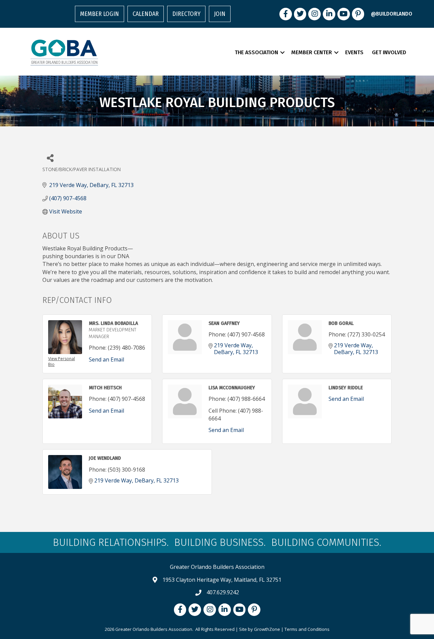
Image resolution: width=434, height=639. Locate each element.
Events (354, 52)
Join (219, 14)
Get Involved (389, 52)
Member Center (311, 52)
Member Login (99, 14)
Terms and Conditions (307, 629)
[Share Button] (50, 157)
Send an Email (106, 359)
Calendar (146, 14)
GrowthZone (267, 629)
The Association (256, 52)
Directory (186, 14)
